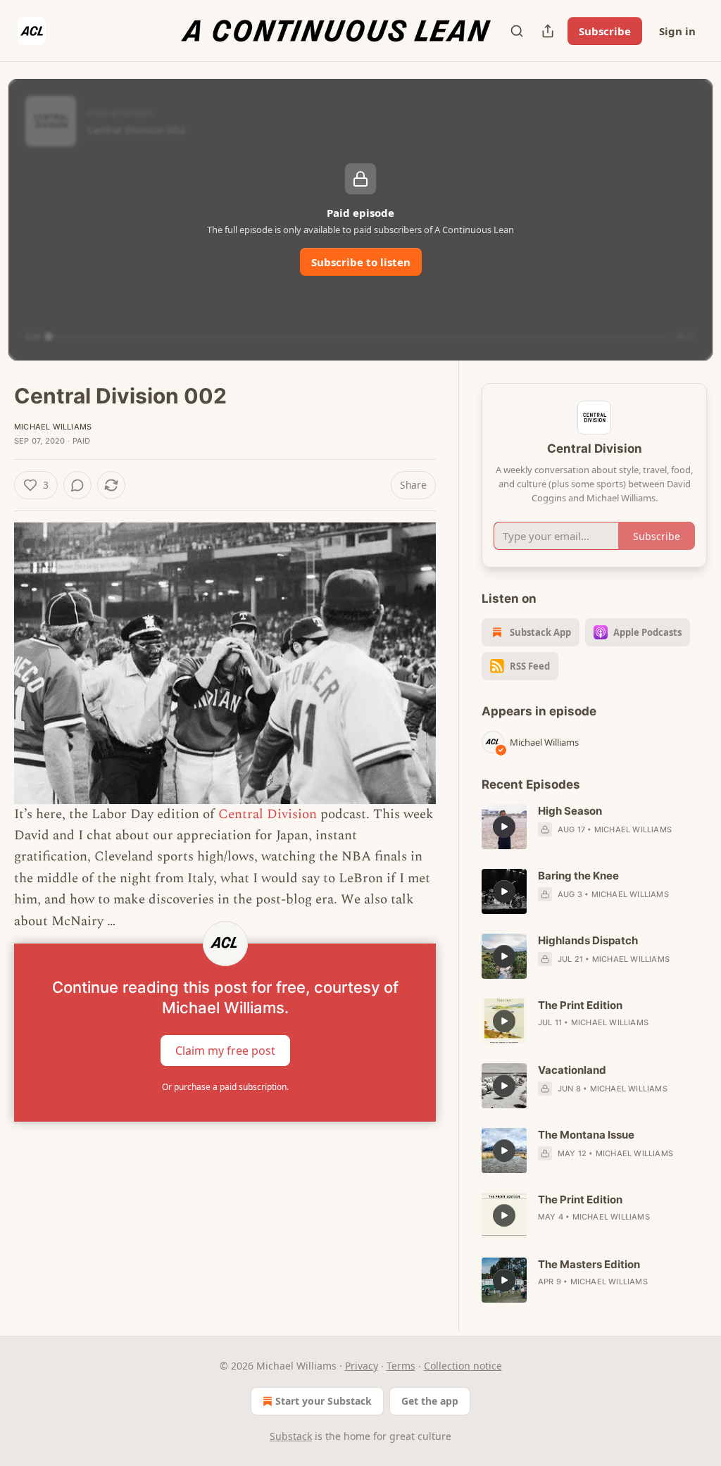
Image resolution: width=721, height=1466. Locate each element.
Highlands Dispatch (588, 940)
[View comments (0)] (77, 485)
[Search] (517, 31)
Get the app (429, 1401)
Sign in (677, 31)
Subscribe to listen (360, 262)
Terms (401, 1365)
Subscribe (605, 31)
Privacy (361, 1365)
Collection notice (463, 1365)
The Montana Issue (586, 1134)
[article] (594, 826)
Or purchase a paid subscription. (225, 1087)
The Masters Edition (589, 1264)
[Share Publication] (548, 31)
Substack (291, 1436)
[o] (504, 826)
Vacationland (572, 1070)
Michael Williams (53, 427)
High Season (570, 810)
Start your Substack (323, 1401)
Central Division (267, 814)
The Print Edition (580, 1005)
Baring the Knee (578, 875)
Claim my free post (225, 1050)
